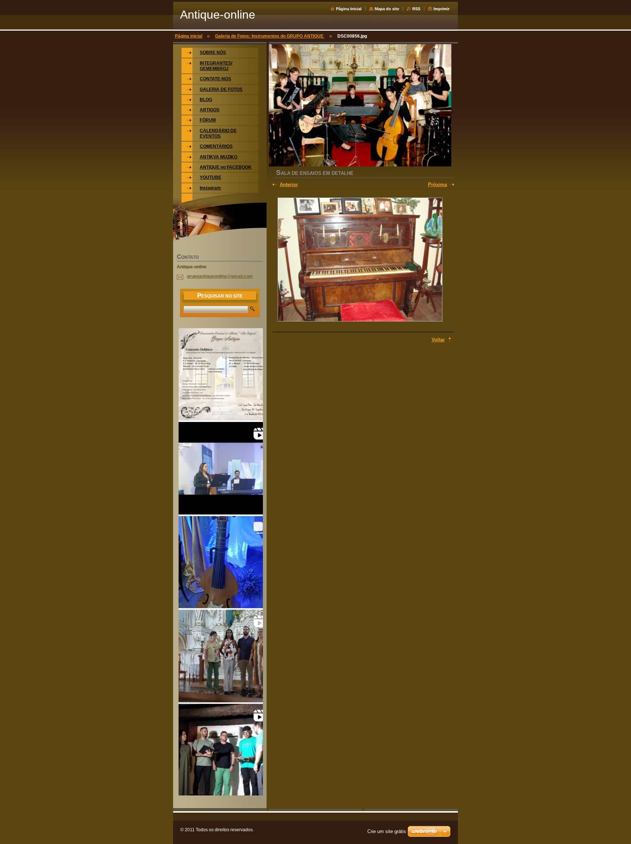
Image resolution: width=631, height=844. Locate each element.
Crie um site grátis (386, 831)
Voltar (438, 339)
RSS (416, 9)
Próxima (437, 184)
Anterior (289, 184)
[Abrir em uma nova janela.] (360, 260)
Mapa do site (387, 9)
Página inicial (188, 36)
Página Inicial (349, 9)
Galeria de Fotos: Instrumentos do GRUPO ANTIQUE (270, 36)
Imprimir (441, 9)
